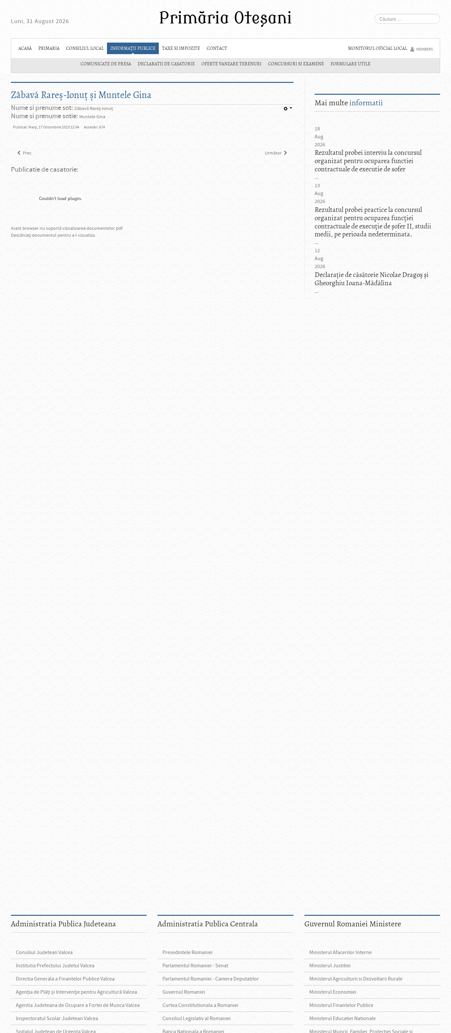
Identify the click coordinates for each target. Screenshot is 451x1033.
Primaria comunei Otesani (225, 19)
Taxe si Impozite (181, 48)
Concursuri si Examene (296, 64)
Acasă (25, 48)
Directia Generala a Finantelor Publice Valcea (65, 979)
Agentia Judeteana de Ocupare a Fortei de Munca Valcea (78, 1005)
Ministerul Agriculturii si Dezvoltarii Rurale (355, 979)
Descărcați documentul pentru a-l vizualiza (53, 235)
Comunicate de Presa (106, 64)
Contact (217, 48)
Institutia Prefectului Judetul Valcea (55, 965)
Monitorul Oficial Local (377, 48)
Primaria (48, 48)
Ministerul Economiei (332, 992)
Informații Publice (133, 48)
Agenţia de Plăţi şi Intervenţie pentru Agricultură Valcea (76, 992)
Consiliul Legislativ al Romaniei (196, 1018)
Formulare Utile (350, 64)
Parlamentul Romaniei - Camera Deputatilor (210, 979)
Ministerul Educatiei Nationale (342, 1018)
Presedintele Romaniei (187, 952)
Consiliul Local (85, 48)
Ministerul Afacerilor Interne (340, 952)
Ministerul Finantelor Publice (341, 1005)
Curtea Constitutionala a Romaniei (200, 1005)
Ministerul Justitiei (330, 965)
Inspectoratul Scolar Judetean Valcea (57, 1018)
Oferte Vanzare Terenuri (231, 64)
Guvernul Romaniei (183, 992)
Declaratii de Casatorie (166, 64)
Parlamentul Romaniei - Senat (195, 965)
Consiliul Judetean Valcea (44, 952)
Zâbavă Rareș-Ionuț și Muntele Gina (81, 94)
